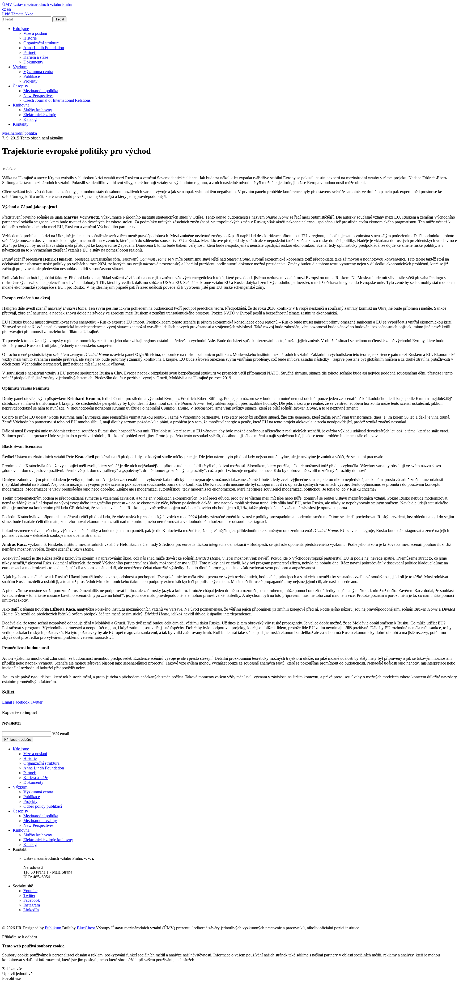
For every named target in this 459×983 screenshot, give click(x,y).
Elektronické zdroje (39, 114)
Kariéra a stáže (35, 57)
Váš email (60, 733)
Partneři (29, 52)
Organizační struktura (41, 43)
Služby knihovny (37, 110)
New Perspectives (38, 95)
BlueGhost (86, 928)
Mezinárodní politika (40, 90)
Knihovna (21, 105)
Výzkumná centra (38, 71)
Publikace (31, 76)
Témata (17, 14)
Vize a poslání (35, 33)
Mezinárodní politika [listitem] (19, 133)
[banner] (37, 4)
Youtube (30, 890)
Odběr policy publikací (42, 806)
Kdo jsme (21, 28)
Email (7, 702)
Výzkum (20, 67)
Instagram (31, 905)
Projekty (30, 81)
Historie (30, 38)
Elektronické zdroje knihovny (48, 839)
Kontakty (20, 124)
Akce (28, 14)
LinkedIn (31, 910)
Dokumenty (33, 62)
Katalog (30, 119)
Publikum (53, 928)
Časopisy (20, 86)
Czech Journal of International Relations (57, 100)
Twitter (36, 702)
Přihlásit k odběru (17, 740)
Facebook (22, 702)
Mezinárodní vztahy (40, 820)
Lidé (6, 14)
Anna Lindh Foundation (43, 47)
